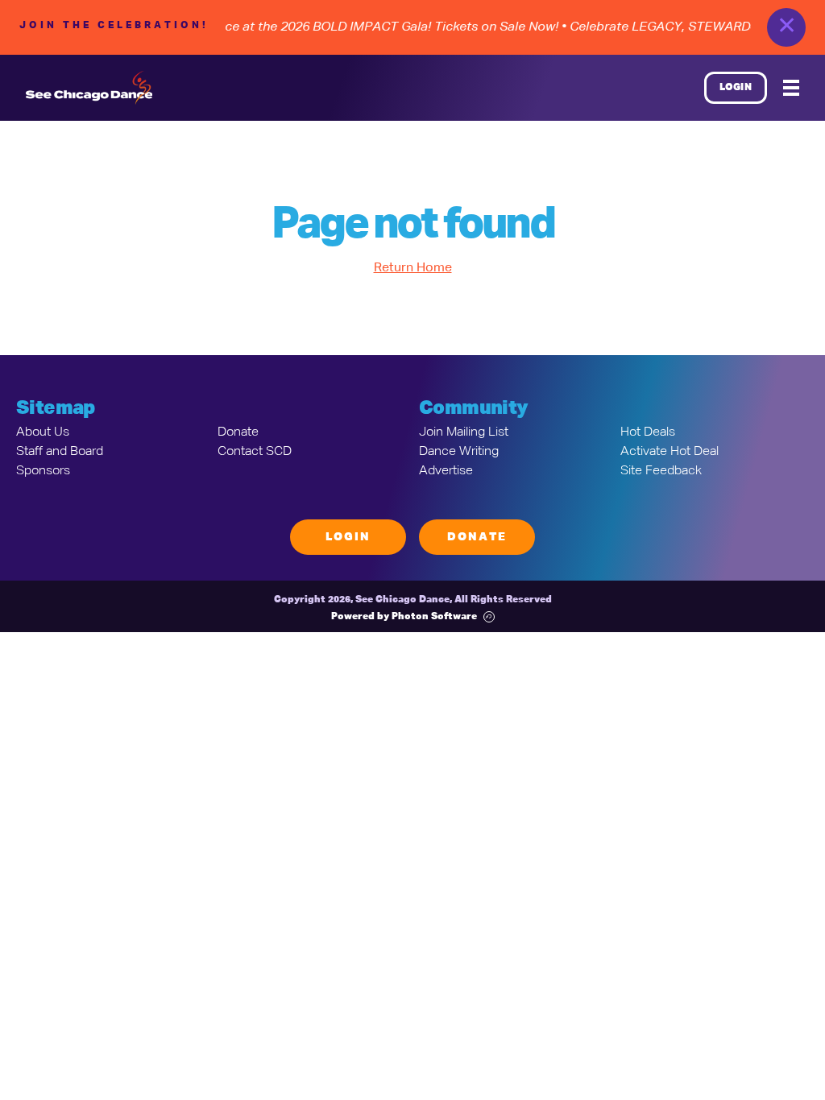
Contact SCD (255, 451)
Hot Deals (647, 432)
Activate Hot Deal (669, 451)
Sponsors (43, 471)
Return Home (413, 268)
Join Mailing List (463, 432)
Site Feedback (661, 471)
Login (735, 88)
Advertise (446, 471)
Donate (238, 432)
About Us (42, 432)
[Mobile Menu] (791, 88)
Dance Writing (459, 451)
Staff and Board (59, 451)
